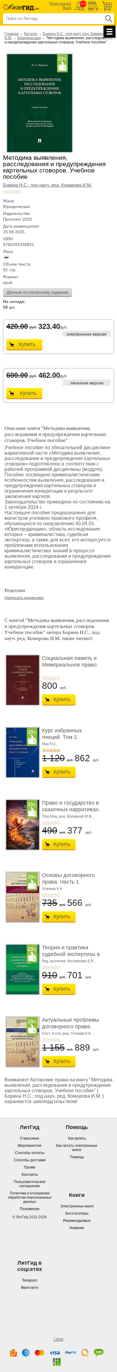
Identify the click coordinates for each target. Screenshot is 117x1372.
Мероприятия (29, 1145)
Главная (11, 34)
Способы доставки (30, 1160)
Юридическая (29, 38)
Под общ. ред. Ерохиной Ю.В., (67, 816)
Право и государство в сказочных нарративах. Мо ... (71, 809)
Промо (29, 1167)
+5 (19, 192)
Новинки (77, 1228)
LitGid (58, 1339)
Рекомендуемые (77, 1221)
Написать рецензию (24, 597)
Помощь (77, 1157)
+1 (5, 192)
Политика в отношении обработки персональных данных (30, 1197)
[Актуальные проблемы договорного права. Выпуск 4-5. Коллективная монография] (21, 1042)
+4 (15, 192)
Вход (67, 8)
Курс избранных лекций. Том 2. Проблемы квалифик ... (71, 736)
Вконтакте (29, 1287)
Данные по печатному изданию (37, 292)
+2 (8, 192)
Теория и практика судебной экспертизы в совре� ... (71, 954)
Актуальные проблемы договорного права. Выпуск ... (70, 1026)
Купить (27, 344)
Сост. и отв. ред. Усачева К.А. (67, 1033)
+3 (12, 192)
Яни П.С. (49, 744)
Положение (30, 1209)
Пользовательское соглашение (30, 1184)
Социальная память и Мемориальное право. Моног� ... (70, 664)
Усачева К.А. (52, 889)
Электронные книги (77, 1206)
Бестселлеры (76, 1213)
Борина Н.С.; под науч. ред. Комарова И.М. (47, 185)
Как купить (77, 1138)
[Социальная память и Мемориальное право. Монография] (21, 680)
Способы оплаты (29, 1153)
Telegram (29, 1280)
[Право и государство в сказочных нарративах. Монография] (21, 825)
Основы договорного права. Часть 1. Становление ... (68, 881)
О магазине (29, 1138)
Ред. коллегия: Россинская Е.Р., (68, 961)
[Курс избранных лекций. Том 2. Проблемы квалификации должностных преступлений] (21, 752)
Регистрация (60, 4)
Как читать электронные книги (77, 1147)
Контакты (30, 1174)
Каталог (31, 34)
